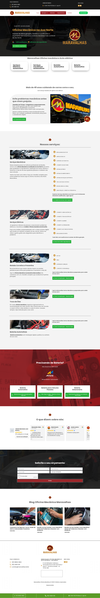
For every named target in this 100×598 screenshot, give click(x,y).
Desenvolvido (50, 585)
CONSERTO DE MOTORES (62, 165)
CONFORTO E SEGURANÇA (63, 268)
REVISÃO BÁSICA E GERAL (63, 186)
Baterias (52, 13)
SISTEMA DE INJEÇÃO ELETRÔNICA (64, 177)
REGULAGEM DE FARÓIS (62, 233)
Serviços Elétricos (16, 222)
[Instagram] (79, 5)
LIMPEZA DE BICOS (61, 156)
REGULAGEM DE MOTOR (62, 152)
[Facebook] (80, 5)
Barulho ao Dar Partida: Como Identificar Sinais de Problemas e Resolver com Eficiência (49, 529)
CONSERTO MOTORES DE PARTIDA (65, 229)
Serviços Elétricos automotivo (18, 66)
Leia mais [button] (31, 439)
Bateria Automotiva (79, 66)
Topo (37, 13)
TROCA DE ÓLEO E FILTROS (63, 182)
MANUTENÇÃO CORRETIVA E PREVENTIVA (66, 190)
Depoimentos (61, 13)
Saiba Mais (12, 530)
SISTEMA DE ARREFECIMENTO (63, 173)
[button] (70, 152)
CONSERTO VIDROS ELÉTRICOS (64, 212)
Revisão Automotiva (59, 66)
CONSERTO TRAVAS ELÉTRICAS (64, 216)
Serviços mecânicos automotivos (38, 66)
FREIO (58, 260)
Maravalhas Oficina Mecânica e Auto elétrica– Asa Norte (51, 559)
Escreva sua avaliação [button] (22, 436)
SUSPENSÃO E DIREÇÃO (62, 264)
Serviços (44, 13)
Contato (69, 13)
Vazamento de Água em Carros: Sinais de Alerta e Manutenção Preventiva (22, 528)
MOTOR (58, 255)
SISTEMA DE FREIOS (61, 169)
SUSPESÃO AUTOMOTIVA (63, 160)
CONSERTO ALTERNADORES (63, 225)
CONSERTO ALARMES (62, 220)
